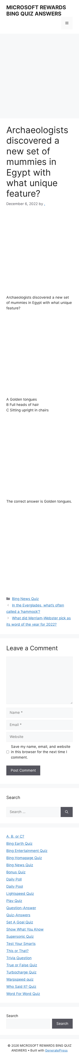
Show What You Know (25, 929)
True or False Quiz (21, 965)
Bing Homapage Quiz (24, 858)
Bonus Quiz (15, 872)
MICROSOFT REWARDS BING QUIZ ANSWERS (36, 10)
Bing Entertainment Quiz (26, 851)
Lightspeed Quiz (20, 893)
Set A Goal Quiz (19, 922)
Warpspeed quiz (19, 979)
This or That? (17, 951)
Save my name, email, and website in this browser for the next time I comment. (40, 751)
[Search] (67, 812)
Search (12, 1016)
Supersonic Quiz (20, 936)
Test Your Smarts (21, 944)
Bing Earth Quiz (19, 843)
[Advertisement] (39, 77)
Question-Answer (21, 908)
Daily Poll (14, 879)
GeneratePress (56, 1050)
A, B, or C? (15, 836)
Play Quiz (14, 901)
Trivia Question (19, 958)
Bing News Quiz (25, 599)
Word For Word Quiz (23, 994)
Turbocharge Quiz (21, 972)
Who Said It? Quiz (21, 986)
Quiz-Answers (18, 915)
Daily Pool (14, 886)
